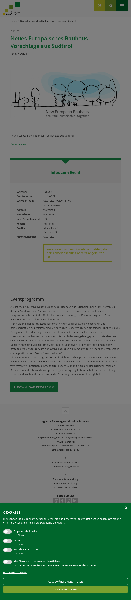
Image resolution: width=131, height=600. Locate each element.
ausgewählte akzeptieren (65, 581)
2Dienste (19, 535)
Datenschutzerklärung (53, 522)
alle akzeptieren (65, 589)
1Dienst (19, 544)
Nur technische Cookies (15, 572)
